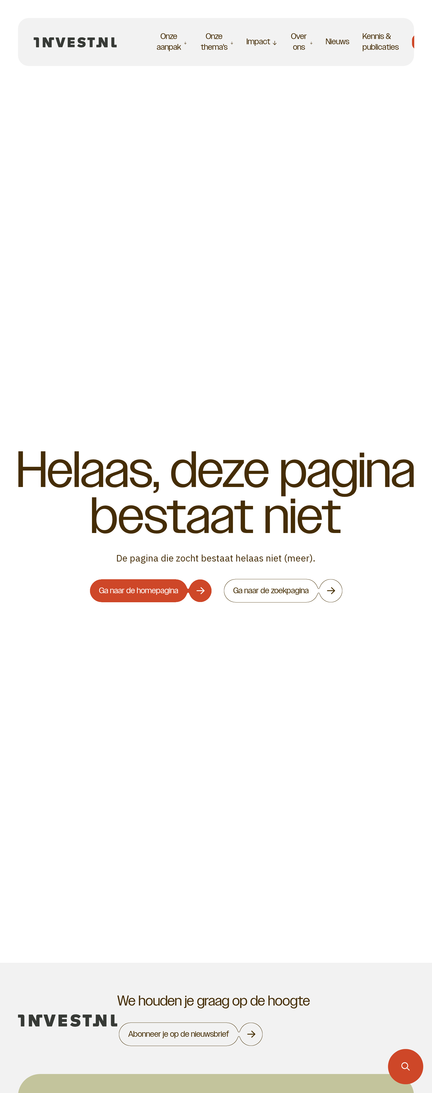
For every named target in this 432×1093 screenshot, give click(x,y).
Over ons (299, 41)
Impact (258, 41)
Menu (131, 42)
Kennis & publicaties (380, 41)
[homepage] (67, 1020)
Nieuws (337, 41)
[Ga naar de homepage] (75, 42)
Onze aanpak (169, 41)
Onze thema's (214, 41)
